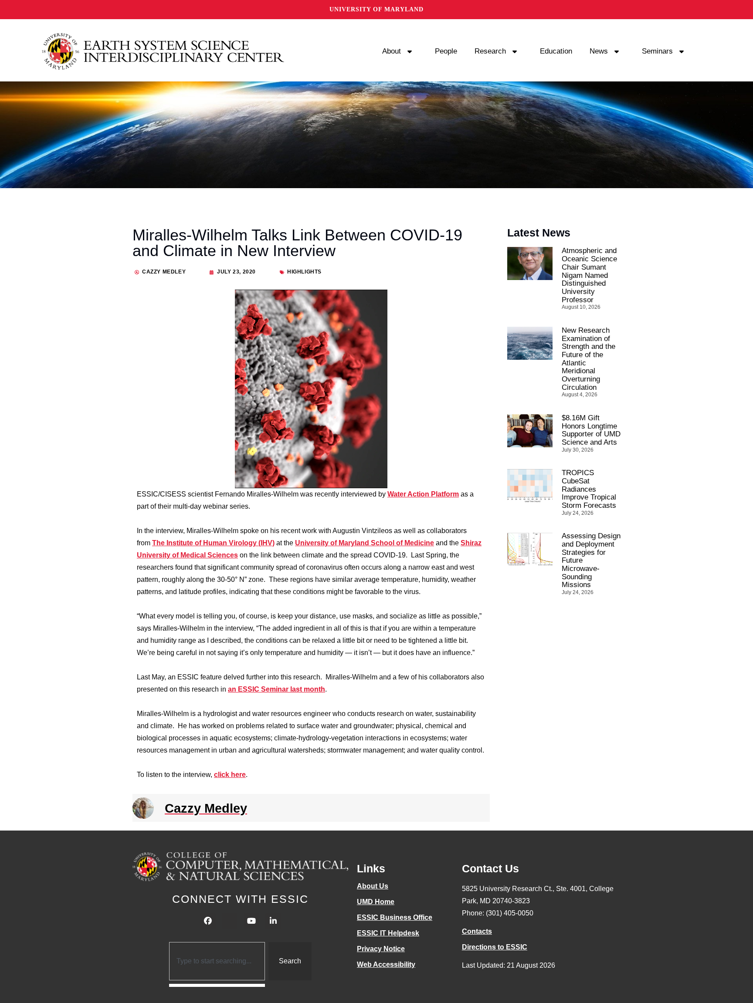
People (446, 51)
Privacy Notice (381, 948)
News (599, 51)
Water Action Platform (423, 494)
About (391, 51)
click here (230, 774)
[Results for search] (217, 985)
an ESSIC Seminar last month (276, 689)
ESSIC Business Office (394, 917)
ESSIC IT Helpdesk (388, 933)
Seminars (657, 51)
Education (556, 51)
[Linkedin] (273, 921)
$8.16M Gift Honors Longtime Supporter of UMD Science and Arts (591, 430)
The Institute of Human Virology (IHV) (213, 543)
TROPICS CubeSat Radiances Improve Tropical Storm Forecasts (589, 489)
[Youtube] (251, 921)
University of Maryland (376, 9)
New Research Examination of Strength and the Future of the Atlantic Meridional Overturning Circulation (588, 359)
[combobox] (217, 961)
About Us (372, 886)
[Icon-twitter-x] (229, 921)
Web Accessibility (386, 964)
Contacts (477, 931)
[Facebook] (208, 921)
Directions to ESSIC (494, 947)
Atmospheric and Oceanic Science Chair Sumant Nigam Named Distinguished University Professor (589, 275)
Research (490, 51)
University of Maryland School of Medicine (364, 543)
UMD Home (375, 901)
